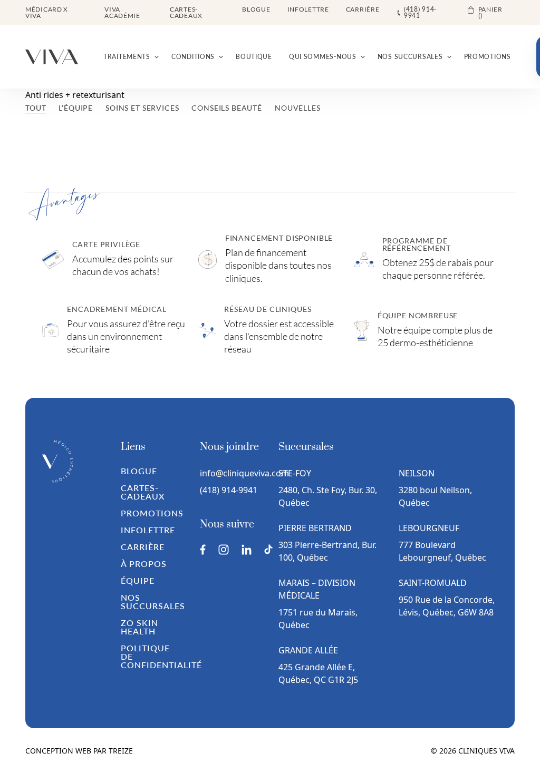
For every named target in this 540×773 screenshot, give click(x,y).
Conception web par (79, 751)
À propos (144, 564)
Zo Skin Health (139, 627)
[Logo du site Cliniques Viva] (51, 57)
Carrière (363, 9)
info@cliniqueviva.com (231, 473)
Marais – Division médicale (316, 589)
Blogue (256, 9)
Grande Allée (308, 650)
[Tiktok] (268, 549)
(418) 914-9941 (228, 490)
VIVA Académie (122, 12)
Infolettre (308, 9)
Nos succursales (153, 601)
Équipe (138, 580)
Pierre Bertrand (315, 528)
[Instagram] (223, 549)
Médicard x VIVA (46, 12)
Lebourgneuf (429, 528)
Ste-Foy (294, 473)
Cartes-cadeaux (186, 12)
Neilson (417, 473)
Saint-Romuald (434, 583)
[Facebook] (203, 549)
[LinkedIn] (247, 549)
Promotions (152, 513)
